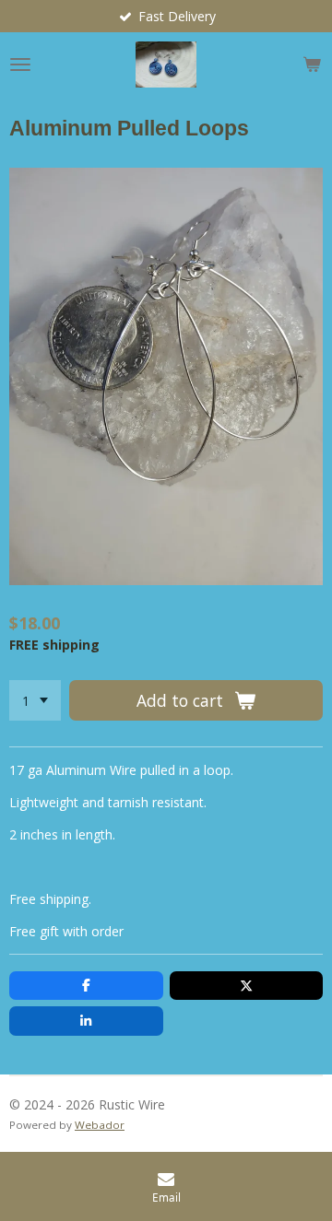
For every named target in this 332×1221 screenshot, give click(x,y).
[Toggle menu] (20, 64)
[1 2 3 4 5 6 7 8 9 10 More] (35, 700)
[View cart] (311, 64)
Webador (100, 1125)
